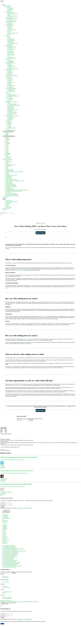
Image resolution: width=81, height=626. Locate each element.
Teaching (10, 67)
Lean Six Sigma (11, 106)
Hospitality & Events (10, 87)
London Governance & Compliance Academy (15, 180)
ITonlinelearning (9, 176)
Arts (9, 36)
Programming (8, 123)
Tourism (7, 129)
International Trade (12, 29)
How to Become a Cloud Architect (10, 549)
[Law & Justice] (11, 97)
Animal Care (10, 19)
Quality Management (12, 113)
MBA (9, 14)
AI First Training (9, 161)
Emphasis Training (9, 169)
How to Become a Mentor (8, 559)
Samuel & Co (8, 187)
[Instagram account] (32, 601)
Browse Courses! (40, 232)
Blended (7, 132)
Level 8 (7, 151)
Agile (9, 102)
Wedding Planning (12, 91)
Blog (4, 199)
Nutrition (10, 84)
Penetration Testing (12, 58)
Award (7, 137)
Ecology (7, 59)
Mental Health (11, 82)
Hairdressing (10, 71)
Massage (10, 73)
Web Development (12, 127)
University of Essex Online (11, 193)
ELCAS (4, 197)
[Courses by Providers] (12, 159)
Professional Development (13, 95)
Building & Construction (10, 21)
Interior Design (11, 41)
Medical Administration (12, 15)
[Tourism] (9, 129)
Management (10, 108)
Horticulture (10, 60)
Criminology (10, 98)
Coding (9, 125)
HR (6, 92)
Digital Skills (8, 45)
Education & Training (10, 62)
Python (9, 126)
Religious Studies (11, 66)
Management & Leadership (11, 101)
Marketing (10, 119)
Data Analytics (11, 52)
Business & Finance (10, 25)
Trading (9, 34)
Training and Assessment (13, 68)
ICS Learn (8, 173)
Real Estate (10, 114)
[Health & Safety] (12, 74)
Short (7, 155)
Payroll (9, 10)
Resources (8, 206)
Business (10, 26)
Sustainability (10, 61)
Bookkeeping (10, 9)
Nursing (9, 83)
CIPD (9, 93)
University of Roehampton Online (12, 195)
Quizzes (7, 204)
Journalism (10, 118)
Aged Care (10, 77)
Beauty (9, 70)
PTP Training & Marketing (11, 186)
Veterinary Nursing (12, 20)
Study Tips (8, 203)
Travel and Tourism (12, 130)
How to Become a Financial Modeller (10, 554)
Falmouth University (10, 170)
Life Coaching (11, 107)
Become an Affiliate (7, 598)
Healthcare (8, 76)
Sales (9, 31)
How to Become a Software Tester (10, 564)
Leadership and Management (14, 105)
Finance (9, 28)
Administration (9, 11)
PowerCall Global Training (11, 185)
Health (9, 81)
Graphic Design (11, 39)
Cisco (9, 124)
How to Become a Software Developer (11, 563)
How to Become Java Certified (9, 555)
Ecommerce (10, 27)
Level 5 (7, 147)
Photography (10, 42)
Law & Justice (8, 97)
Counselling (10, 79)
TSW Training (8, 192)
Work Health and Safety (13, 75)
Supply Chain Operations (13, 33)
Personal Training (11, 85)
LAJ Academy (8, 177)
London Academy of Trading (11, 179)
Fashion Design (11, 38)
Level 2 (7, 144)
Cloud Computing (11, 49)
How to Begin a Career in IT (9, 545)
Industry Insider (9, 207)
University (8, 157)
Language (10, 65)
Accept (2, 623)
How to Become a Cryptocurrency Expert (11, 552)
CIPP (7, 167)
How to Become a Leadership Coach (10, 556)
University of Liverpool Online (12, 194)
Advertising (10, 116)
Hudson (7, 172)
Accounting (8, 6)
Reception (10, 17)
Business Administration (13, 13)
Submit (14, 573)
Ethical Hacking (11, 54)
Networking (10, 57)
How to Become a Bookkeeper (9, 546)
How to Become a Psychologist (9, 561)
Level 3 (7, 145)
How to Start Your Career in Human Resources (12, 565)
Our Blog (5, 586)
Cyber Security (11, 51)
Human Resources (11, 94)
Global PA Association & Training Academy (14, 171)
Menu (2, 1)
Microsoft (7, 121)
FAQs (4, 592)
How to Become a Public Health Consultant (12, 562)
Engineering (10, 23)
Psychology (10, 86)
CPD (7, 140)
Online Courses (6, 577)
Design (7, 35)
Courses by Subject (7, 5)
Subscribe (31, 419)
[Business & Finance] (14, 25)
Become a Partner (6, 208)
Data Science (10, 53)
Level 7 (7, 149)
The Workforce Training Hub (11, 201)
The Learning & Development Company (14, 191)
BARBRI (7, 163)
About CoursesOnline (7, 591)
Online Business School (10, 184)
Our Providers (6, 581)
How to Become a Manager (8, 557)
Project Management (12, 111)
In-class (7, 133)
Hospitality (10, 90)
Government (10, 99)
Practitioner (8, 154)
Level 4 (7, 146)
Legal (9, 100)
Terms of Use (29, 508)
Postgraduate (8, 153)
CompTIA (10, 50)
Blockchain (10, 47)
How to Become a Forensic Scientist (10, 553)
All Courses (5, 576)
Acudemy (7, 160)
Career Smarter (9, 165)
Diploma (7, 141)
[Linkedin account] (19, 601)
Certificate (8, 139)
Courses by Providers (7, 159)
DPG (7, 168)
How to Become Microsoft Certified (10, 560)
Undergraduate (9, 156)
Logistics (10, 30)
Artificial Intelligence (12, 46)
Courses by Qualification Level (9, 136)
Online (7, 134)
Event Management (12, 89)
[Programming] (11, 123)
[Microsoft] (9, 121)
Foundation (8, 143)
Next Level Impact (9, 183)
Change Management (12, 103)
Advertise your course (7, 597)
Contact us (5, 209)
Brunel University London (11, 164)
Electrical (10, 22)
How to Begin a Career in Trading (10, 547)
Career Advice (8, 202)
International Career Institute (11, 175)
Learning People (9, 178)
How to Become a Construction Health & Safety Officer (14, 551)
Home (4, 4)
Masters (7, 152)
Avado (7, 162)
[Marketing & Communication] (17, 115)
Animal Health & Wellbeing (11, 18)
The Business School (10, 188)
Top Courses (5, 196)
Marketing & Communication (11, 115)
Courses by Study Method (8, 131)
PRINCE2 (10, 110)
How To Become (9, 200)
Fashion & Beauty (9, 69)
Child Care (10, 78)
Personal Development (12, 109)
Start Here (3, 449)
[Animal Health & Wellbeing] (17, 18)
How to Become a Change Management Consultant (13, 548)
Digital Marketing (11, 117)
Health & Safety (9, 74)
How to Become (6, 587)
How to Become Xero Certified (9, 567)
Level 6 (7, 148)
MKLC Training (9, 181)
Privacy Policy (20, 508)
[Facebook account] (7, 601)
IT (8, 55)
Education (10, 63)
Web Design (10, 44)
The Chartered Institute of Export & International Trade (17, 189)
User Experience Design (13, 43)
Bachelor (7, 138)
